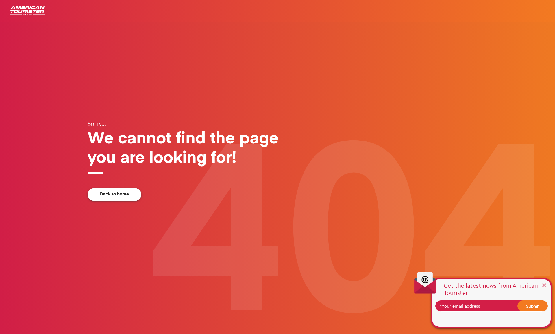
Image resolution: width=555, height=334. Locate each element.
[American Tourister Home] (27, 11)
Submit (533, 306)
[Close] (544, 285)
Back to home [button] (114, 194)
